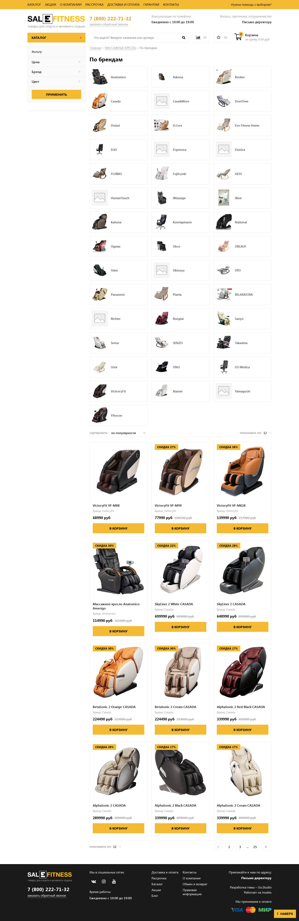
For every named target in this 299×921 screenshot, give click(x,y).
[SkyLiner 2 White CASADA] (180, 569)
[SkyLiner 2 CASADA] (242, 569)
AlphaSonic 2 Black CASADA (175, 805)
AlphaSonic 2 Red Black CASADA (241, 707)
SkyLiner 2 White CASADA (174, 604)
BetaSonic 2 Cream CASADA (175, 707)
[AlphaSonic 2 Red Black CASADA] (242, 672)
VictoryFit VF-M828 (231, 505)
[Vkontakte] (93, 882)
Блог (155, 895)
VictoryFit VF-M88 (106, 505)
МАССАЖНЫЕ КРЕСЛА (120, 48)
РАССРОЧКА (94, 4)
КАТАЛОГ (34, 4)
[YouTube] (114, 882)
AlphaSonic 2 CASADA (109, 805)
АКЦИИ (50, 4)
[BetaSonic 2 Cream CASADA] (180, 672)
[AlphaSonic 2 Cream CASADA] (242, 771)
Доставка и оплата (165, 872)
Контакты (189, 872)
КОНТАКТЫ (171, 4)
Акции (156, 890)
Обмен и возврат (195, 884)
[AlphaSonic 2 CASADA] (118, 771)
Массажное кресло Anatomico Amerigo (116, 606)
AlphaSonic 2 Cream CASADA (238, 805)
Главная (95, 48)
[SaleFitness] (56, 20)
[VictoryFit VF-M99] (180, 471)
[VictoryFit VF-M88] (118, 471)
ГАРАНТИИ (151, 4)
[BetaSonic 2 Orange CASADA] (118, 672)
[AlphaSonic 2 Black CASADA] (180, 771)
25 (255, 847)
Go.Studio (265, 887)
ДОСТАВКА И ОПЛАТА (123, 4)
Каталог (157, 884)
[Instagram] (104, 882)
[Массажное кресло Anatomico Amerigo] (118, 569)
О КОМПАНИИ (71, 4)
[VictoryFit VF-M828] (242, 471)
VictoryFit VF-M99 (168, 505)
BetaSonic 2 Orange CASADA (114, 707)
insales (267, 892)
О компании (192, 878)
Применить (56, 94)
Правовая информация (192, 892)
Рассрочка (159, 878)
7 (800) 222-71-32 (110, 18)
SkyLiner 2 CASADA (231, 604)
